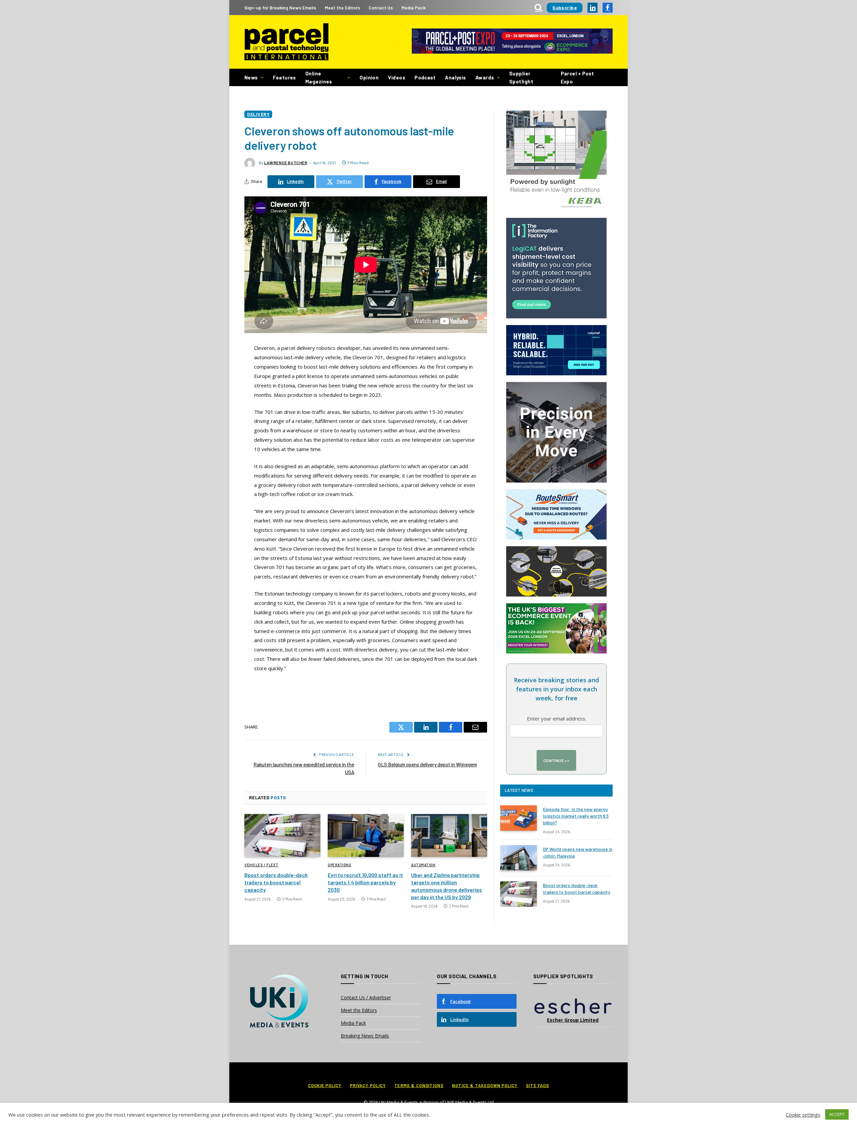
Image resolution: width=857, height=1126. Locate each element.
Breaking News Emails (365, 1036)
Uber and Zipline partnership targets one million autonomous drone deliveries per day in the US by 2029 (446, 886)
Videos (396, 77)
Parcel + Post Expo (577, 77)
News (251, 77)
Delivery (258, 114)
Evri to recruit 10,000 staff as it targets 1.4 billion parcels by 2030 (365, 882)
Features (284, 77)
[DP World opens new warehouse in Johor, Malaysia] (518, 858)
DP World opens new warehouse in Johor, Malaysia (577, 852)
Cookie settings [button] (803, 1115)
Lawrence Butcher (286, 162)
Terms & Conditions (419, 1085)
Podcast (425, 77)
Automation (423, 865)
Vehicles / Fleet (261, 865)
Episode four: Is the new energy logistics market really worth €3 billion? (576, 815)
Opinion (369, 77)
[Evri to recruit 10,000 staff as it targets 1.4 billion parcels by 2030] (366, 835)
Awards (484, 77)
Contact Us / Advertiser (366, 997)
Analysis (455, 77)
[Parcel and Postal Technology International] (286, 42)
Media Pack (413, 7)
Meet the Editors (342, 7)
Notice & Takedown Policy (485, 1085)
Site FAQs (537, 1085)
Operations (340, 865)
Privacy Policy (368, 1085)
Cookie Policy (324, 1085)
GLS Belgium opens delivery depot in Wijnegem (427, 764)
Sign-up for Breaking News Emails (280, 7)
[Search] (538, 7)
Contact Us (381, 7)
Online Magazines (318, 77)
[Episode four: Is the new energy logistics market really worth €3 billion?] (518, 818)
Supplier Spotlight (521, 77)
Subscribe (564, 7)
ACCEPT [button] (837, 1114)
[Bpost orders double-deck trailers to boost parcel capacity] (282, 835)
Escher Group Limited (573, 1020)
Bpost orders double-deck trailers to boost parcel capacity (276, 882)
